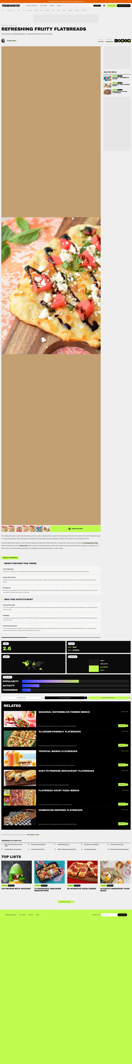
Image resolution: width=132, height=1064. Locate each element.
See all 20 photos (10, 557)
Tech (19, 10)
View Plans (112, 5)
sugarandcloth (109, 41)
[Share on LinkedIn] (119, 40)
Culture (29, 10)
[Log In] (104, 5)
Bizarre (77, 10)
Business (47, 10)
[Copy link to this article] (116, 40)
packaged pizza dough (91, 543)
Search (97, 5)
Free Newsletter (124, 5)
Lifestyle (11, 25)
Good (58, 10)
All (3, 10)
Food (15, 25)
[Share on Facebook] (122, 40)
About (59, 5)
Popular (9, 10)
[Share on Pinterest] (129, 40)
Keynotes (84, 10)
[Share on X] (125, 40)
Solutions (43, 5)
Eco (53, 10)
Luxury (64, 10)
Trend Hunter (4, 25)
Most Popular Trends (33, 834)
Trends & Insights (32, 5)
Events (52, 5)
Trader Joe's (23, 545)
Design (36, 10)
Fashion (70, 10)
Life (24, 10)
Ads (41, 10)
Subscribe (122, 914)
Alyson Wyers (12, 40)
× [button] (128, 1)
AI (14, 10)
